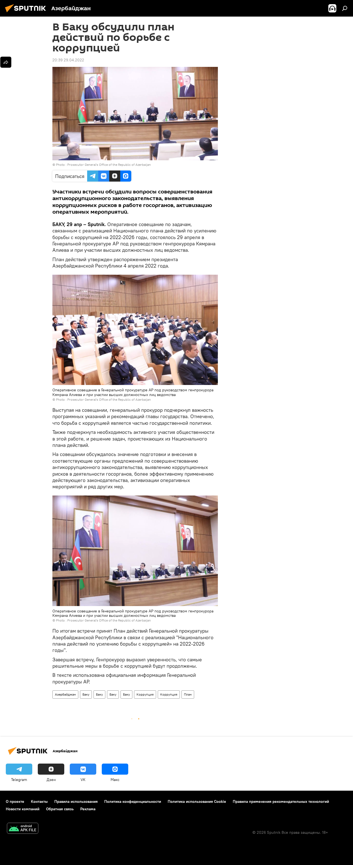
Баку (85, 694)
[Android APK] (22, 829)
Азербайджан (65, 694)
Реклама (87, 808)
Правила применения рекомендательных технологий (281, 801)
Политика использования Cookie (197, 801)
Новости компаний (22, 808)
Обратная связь (60, 808)
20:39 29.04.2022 (68, 59)
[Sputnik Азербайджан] (27, 13)
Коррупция (145, 694)
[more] (5, 62)
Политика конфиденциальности (132, 801)
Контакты (39, 801)
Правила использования (76, 801)
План (188, 694)
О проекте (15, 801)
